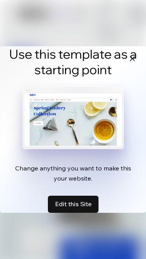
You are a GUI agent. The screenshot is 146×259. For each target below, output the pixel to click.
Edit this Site (73, 204)
